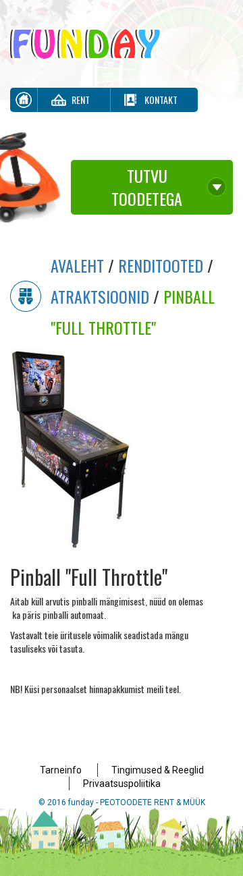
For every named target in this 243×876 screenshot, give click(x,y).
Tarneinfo (61, 770)
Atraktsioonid (100, 296)
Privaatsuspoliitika (122, 783)
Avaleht (77, 265)
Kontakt (161, 99)
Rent (81, 99)
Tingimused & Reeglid (157, 770)
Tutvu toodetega (146, 187)
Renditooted (160, 265)
